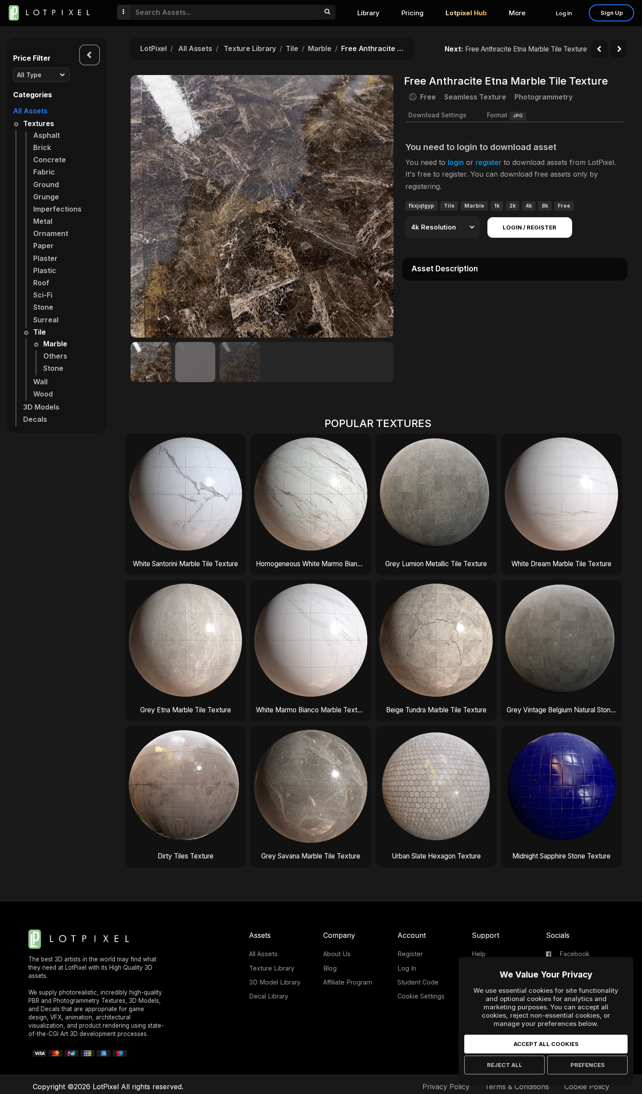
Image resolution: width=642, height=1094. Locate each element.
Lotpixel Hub (466, 13)
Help (479, 953)
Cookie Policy (586, 1086)
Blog (330, 968)
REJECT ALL (504, 1064)
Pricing (412, 13)
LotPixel (153, 48)
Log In (564, 13)
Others (55, 356)
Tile (39, 332)
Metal (42, 221)
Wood (43, 394)
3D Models (41, 407)
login (456, 162)
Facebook (574, 953)
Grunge (46, 196)
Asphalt (46, 135)
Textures (38, 123)
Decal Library (268, 996)
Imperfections (57, 209)
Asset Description (444, 268)
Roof (41, 282)
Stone (43, 307)
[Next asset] (619, 49)
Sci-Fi (42, 295)
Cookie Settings (421, 996)
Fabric (44, 172)
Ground (46, 184)
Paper (43, 245)
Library (368, 13)
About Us (337, 953)
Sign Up (612, 12)
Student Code (417, 982)
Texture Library (250, 48)
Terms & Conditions (517, 1086)
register (488, 162)
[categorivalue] (326, 12)
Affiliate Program (347, 982)
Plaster (45, 258)
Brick (42, 147)
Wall (40, 381)
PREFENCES (587, 1064)
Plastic (44, 270)
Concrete (49, 159)
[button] (382, 206)
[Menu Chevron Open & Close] (89, 54)
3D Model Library (274, 982)
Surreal (46, 319)
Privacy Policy (445, 1086)
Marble (55, 343)
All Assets (30, 110)
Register (410, 953)
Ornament (50, 233)
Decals (35, 419)
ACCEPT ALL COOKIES (546, 1043)
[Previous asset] (599, 49)
